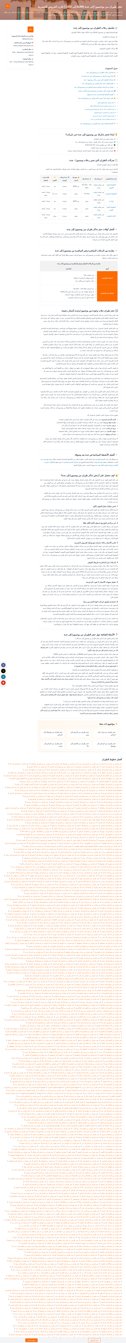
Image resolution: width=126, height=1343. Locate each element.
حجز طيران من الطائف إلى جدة (112, 1105)
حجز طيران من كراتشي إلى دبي (85, 875)
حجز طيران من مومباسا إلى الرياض (111, 949)
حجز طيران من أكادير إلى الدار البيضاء (86, 1114)
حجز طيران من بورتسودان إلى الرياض (61, 767)
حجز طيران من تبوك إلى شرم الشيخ (19, 1240)
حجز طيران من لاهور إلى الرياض (112, 878)
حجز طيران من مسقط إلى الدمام (111, 925)
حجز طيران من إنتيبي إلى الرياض (111, 884)
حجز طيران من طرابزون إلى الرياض (63, 778)
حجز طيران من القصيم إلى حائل (112, 1067)
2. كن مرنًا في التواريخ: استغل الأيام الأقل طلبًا (103, 106)
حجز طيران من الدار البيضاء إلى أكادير (32, 1114)
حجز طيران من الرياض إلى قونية (112, 931)
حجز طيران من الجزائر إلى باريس (24, 1014)
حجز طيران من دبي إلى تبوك (48, 1234)
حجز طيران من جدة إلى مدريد (91, 940)
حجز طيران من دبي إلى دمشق (30, 1143)
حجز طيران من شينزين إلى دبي (69, 1323)
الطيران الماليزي (77, 1126)
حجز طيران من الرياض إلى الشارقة (41, 881)
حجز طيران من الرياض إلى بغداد (110, 967)
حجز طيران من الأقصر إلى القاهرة (24, 1149)
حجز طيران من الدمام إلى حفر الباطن (44, 1276)
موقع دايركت (31, 1340)
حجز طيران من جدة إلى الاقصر (42, 1102)
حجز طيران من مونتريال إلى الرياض (56, 811)
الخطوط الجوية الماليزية (72, 1087)
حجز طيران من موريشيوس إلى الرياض (16, 899)
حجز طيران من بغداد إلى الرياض (88, 967)
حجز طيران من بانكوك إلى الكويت (16, 1005)
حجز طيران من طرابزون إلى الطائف (72, 1064)
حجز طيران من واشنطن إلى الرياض (67, 1261)
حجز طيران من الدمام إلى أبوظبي (111, 1299)
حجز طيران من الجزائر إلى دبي (91, 1143)
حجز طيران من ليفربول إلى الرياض (41, 949)
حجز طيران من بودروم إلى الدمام (62, 837)
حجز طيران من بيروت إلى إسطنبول (59, 1052)
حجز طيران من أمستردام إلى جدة (111, 1111)
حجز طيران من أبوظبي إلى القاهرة (42, 1223)
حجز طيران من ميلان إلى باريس (86, 920)
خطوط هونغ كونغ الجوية (53, 1126)
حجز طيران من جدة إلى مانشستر (52, 896)
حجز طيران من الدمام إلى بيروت (43, 1217)
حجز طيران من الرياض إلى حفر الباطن (22, 773)
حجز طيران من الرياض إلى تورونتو (41, 970)
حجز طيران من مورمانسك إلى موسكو (110, 964)
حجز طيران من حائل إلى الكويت (65, 1214)
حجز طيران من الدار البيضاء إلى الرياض (83, 1190)
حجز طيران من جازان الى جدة (65, 1293)
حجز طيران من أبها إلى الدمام (65, 1314)
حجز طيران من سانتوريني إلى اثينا (111, 1023)
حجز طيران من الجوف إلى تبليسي (93, 1158)
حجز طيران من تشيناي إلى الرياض (111, 825)
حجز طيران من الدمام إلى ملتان (90, 867)
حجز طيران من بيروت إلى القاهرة (19, 1043)
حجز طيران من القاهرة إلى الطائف (52, 1226)
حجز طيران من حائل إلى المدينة (112, 1178)
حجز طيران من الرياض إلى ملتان (44, 917)
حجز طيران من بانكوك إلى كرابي (34, 770)
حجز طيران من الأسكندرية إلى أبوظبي (58, 1243)
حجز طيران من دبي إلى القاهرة (26, 1228)
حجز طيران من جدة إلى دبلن (37, 937)
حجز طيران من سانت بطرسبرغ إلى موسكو (79, 952)
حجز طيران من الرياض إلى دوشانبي (86, 955)
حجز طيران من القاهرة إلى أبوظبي (66, 1223)
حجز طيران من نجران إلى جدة (112, 1317)
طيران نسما (66, 1126)
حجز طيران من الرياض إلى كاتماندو (88, 778)
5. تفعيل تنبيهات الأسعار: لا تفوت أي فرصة (104, 116)
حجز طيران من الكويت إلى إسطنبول (60, 1055)
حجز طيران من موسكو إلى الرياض (111, 1114)
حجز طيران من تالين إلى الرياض (33, 811)
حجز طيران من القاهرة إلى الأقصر (111, 1152)
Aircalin (85, 840)
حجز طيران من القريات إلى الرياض (86, 1255)
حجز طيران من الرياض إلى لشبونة (111, 796)
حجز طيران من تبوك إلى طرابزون (111, 1237)
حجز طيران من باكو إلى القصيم (68, 1067)
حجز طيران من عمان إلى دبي (21, 1137)
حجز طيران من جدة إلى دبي (48, 1323)
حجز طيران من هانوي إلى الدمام (112, 899)
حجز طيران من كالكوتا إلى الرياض (40, 920)
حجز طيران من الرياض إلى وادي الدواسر (82, 770)
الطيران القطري (115, 1096)
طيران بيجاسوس (117, 781)
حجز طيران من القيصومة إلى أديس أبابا (110, 875)
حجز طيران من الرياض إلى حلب (42, 1111)
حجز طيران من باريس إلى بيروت (66, 1046)
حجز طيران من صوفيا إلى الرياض (43, 814)
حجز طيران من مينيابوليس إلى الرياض (68, 858)
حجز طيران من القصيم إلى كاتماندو (111, 981)
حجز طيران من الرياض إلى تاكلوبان (111, 787)
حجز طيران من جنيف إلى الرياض (23, 958)
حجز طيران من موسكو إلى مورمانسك (39, 961)
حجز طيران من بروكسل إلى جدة (64, 973)
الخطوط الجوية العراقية (114, 790)
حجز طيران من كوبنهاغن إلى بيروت (86, 1049)
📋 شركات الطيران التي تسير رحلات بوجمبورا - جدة (100, 80)
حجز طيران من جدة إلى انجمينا (70, 887)
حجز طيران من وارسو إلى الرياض (111, 799)
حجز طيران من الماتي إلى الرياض (20, 925)
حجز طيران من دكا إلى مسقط (110, 1131)
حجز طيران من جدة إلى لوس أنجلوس (28, 990)
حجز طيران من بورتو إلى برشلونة (111, 908)
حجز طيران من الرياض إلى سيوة (90, 914)
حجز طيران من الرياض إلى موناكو (43, 1152)
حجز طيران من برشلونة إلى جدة (15, 981)
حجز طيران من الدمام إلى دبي (112, 1308)
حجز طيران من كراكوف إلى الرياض (109, 946)
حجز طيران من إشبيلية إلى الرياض (15, 843)
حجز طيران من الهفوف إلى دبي (112, 1149)
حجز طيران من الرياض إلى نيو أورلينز (85, 890)
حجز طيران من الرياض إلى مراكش (33, 1026)
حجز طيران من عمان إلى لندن (22, 1011)
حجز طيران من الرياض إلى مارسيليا (63, 825)
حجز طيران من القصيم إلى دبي (48, 1273)
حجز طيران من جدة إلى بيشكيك (16, 787)
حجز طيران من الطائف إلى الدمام (89, 1311)
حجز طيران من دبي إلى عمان (112, 1140)
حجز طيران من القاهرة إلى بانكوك (88, 1040)
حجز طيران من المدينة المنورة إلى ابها (40, 1220)
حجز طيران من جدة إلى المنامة (68, 849)
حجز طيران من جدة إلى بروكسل (42, 973)
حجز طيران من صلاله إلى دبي (30, 1226)
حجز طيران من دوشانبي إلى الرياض (111, 955)
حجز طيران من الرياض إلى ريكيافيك (111, 808)
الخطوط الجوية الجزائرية (37, 1087)
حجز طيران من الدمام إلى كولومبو (87, 834)
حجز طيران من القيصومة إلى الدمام (15, 1278)
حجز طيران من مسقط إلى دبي (63, 1231)
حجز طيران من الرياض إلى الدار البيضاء (109, 1190)
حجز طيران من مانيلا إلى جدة (47, 1099)
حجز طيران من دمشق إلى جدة (69, 1328)
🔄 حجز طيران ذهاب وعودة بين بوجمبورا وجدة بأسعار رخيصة (97, 91)
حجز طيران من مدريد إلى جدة (112, 940)
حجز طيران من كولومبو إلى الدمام (111, 834)
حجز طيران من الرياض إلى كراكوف (16, 943)
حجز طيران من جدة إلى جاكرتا (91, 1320)
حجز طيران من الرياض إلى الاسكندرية (87, 1249)
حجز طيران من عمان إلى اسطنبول (41, 1211)
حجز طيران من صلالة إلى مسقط (111, 1246)
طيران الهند (71, 1152)
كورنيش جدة (44, 459)
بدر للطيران (92, 781)
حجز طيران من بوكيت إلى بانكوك (111, 1043)
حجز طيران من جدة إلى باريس (112, 934)
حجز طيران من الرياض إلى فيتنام (88, 1334)
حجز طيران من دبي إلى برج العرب (49, 1146)
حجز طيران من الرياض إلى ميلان (66, 1334)
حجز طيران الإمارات (11, 1093)
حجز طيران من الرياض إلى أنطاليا (39, 1020)
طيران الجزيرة (68, 1102)
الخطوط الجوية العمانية (18, 778)
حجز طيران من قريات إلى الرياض (111, 764)
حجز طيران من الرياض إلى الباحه (22, 1293)
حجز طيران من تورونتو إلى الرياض (18, 970)
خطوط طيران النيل (94, 820)
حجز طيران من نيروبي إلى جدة (70, 870)
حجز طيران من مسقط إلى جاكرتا (43, 1134)
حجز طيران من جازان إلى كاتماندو (57, 861)
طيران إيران (83, 1078)
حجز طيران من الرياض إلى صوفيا (66, 814)
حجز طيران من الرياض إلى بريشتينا (37, 802)
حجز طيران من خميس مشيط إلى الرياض (85, 1167)
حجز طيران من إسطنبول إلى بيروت (35, 1052)
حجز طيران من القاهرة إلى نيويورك (62, 1034)
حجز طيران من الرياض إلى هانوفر (43, 931)
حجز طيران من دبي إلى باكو (51, 1143)
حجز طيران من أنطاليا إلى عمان (43, 1017)
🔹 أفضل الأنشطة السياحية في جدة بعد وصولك (101, 94)
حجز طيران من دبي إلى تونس (24, 999)
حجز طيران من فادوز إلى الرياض (111, 1164)
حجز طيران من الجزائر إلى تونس (112, 999)
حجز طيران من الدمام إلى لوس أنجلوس (54, 990)
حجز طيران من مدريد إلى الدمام (65, 834)
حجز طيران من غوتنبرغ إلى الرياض (111, 828)
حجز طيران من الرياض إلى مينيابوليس (36, 858)
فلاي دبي (40, 1090)
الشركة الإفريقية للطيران (114, 837)
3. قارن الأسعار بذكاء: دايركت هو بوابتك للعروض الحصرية (100, 109)
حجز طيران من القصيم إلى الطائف (87, 1287)
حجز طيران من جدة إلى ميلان (48, 923)
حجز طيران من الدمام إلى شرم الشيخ (110, 1078)
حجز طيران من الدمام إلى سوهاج (87, 1281)
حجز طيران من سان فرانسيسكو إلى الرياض (108, 896)
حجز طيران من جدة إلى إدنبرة (68, 784)
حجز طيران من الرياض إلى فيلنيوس (36, 1164)
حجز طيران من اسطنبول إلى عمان (17, 1211)
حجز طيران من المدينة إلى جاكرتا (67, 1178)
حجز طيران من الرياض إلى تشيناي (37, 823)
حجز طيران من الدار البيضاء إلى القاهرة (109, 1117)
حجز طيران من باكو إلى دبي (70, 1143)
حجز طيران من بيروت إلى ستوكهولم (19, 1046)
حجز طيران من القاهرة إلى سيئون (111, 1040)
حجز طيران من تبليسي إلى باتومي (39, 1028)
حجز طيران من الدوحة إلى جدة (54, 1090)
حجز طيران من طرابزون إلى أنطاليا (65, 831)
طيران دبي (83, 820)
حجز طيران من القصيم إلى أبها (67, 1164)
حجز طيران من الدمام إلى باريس (89, 917)
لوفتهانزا (39, 1093)
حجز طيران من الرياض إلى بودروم (22, 1205)
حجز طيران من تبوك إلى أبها (90, 1264)
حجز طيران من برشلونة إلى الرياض (111, 984)
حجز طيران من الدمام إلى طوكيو (65, 925)
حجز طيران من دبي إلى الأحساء (68, 1149)
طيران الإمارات (31, 1108)
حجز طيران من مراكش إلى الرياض (111, 1028)
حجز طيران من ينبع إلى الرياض (91, 1196)
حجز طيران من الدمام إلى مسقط (88, 925)
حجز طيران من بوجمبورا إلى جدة (66, 884)
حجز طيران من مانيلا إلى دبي (92, 1146)
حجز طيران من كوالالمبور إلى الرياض (110, 1199)
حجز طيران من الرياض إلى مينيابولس (34, 890)
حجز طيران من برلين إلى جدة (50, 940)
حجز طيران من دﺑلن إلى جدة (17, 937)
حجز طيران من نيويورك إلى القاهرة (86, 1034)
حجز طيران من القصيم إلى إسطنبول (85, 1055)
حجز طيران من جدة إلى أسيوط (22, 1311)
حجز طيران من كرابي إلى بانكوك (112, 773)
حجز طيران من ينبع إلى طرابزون (111, 1161)
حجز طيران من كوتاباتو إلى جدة (48, 790)
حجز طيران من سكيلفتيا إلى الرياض (65, 967)
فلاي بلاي (31, 843)
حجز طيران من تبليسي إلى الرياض (63, 808)
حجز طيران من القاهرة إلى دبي (48, 1228)
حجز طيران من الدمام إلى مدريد (43, 834)
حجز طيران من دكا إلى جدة (16, 1090)
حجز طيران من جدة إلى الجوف (112, 1081)
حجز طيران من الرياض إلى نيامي (46, 843)
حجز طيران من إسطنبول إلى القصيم (110, 1055)
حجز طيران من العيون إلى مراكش (63, 1005)
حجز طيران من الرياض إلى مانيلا (57, 770)
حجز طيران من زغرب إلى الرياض (111, 814)
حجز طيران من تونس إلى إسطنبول (111, 1005)
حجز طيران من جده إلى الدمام (25, 1331)
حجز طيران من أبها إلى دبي (27, 1273)
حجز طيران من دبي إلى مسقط (41, 1231)
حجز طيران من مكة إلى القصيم (112, 1270)
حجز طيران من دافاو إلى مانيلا (112, 905)
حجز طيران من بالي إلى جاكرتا (70, 1320)
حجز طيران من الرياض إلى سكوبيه (16, 808)
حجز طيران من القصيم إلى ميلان (45, 902)
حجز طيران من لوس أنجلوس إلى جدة (110, 993)
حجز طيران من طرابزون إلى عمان (34, 1117)
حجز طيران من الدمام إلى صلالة (89, 1076)
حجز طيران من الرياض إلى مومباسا (39, 946)
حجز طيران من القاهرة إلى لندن (112, 1014)
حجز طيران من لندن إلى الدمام (43, 1296)
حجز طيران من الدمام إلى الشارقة (63, 1073)
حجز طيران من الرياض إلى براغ (89, 1161)
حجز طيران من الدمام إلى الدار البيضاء (110, 823)
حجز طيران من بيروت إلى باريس (43, 1046)
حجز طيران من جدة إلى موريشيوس (66, 899)
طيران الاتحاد (79, 1102)
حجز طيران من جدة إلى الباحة (112, 1102)
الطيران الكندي (50, 1114)
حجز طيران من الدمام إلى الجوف (61, 1070)
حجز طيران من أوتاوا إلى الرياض (67, 820)
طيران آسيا (92, 1078)
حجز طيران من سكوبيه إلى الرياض (39, 808)
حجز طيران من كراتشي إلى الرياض (64, 961)
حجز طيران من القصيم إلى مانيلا (24, 1067)
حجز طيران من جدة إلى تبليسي (68, 1105)
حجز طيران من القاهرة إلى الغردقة (85, 1037)
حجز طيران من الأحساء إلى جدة (25, 1317)
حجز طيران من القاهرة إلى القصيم (111, 1314)
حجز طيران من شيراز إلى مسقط (88, 1131)
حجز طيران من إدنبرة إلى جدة (89, 784)
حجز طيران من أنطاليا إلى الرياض (62, 1020)
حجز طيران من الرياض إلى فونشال (42, 764)
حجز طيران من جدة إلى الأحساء (47, 1317)
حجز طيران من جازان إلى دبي (43, 984)
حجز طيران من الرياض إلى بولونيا (45, 873)
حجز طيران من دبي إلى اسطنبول (67, 867)
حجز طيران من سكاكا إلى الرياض (65, 1202)
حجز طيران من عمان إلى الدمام (44, 1302)
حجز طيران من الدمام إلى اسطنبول (44, 1308)
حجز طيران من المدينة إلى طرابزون (86, 1120)
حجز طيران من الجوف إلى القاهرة (88, 1214)
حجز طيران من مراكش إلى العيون (40, 1005)
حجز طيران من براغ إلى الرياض (68, 1161)
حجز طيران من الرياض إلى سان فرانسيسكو (79, 896)
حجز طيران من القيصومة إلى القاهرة (85, 1031)
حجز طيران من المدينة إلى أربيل (112, 1176)
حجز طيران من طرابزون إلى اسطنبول (63, 1281)
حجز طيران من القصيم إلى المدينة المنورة (38, 1287)
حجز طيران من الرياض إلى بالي (67, 1193)
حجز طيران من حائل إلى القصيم (24, 1064)
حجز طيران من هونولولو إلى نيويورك (86, 864)
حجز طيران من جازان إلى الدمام (112, 1211)
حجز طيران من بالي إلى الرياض (89, 1193)
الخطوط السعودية (111, 194)
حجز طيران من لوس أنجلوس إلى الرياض (83, 993)
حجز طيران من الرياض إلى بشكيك (111, 1184)
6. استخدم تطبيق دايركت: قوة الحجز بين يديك (103, 119)
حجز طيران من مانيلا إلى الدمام (22, 1302)
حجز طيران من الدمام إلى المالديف (87, 1073)
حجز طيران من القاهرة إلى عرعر (23, 1246)
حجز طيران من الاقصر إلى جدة (20, 1102)
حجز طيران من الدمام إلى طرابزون (90, 1220)
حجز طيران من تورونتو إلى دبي (22, 867)
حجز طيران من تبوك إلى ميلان (69, 923)
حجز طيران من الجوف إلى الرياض (85, 775)
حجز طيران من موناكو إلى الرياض (19, 1152)
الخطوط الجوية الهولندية (27, 1093)
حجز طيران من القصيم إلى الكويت (111, 1217)
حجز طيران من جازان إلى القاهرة (67, 1240)
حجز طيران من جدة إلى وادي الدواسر (110, 920)
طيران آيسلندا (50, 846)
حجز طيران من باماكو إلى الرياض (89, 831)
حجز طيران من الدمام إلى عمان (66, 1302)
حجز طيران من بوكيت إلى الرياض (20, 1334)
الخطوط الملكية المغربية (55, 1087)
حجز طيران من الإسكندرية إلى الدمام (41, 1290)
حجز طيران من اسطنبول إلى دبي (44, 867)
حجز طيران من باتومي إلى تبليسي (16, 1028)
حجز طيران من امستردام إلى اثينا (88, 1023)
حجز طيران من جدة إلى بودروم (112, 793)
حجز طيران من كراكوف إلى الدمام (64, 943)
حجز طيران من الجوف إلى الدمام (38, 1070)
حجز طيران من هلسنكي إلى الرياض (109, 811)
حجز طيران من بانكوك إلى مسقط (41, 1040)
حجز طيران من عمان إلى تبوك (33, 1167)
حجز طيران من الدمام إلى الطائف (66, 1311)
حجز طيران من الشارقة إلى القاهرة (111, 1252)
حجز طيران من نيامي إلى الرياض (69, 843)
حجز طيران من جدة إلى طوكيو (112, 843)
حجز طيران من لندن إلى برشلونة (64, 855)
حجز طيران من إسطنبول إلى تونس (87, 1005)
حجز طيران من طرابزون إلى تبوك (88, 1237)
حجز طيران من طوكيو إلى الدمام (43, 925)
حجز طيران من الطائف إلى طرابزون (47, 1064)
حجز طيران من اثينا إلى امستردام (65, 1023)
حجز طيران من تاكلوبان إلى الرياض (46, 784)
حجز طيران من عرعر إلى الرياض (22, 1193)
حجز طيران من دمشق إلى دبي (112, 1146)
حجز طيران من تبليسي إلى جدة (47, 1105)
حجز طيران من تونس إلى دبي (112, 1002)
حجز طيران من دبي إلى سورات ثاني (36, 934)
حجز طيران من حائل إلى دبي (41, 1270)
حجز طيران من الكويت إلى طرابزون (61, 1120)
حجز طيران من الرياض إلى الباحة (89, 1258)
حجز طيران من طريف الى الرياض (42, 1202)
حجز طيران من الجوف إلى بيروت (41, 828)
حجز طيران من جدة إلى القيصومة (22, 1081)
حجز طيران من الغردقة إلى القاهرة (109, 1037)
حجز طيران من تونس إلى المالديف (64, 996)
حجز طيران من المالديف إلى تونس (87, 996)
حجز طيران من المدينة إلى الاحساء (35, 1181)
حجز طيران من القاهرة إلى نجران (66, 1267)
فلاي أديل (70, 1114)
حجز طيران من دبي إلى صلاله (112, 1228)
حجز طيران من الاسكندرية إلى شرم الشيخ (32, 1249)
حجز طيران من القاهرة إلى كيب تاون (60, 978)
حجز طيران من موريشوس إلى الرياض (58, 1199)
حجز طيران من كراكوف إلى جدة (112, 849)
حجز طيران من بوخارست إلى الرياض (63, 1155)
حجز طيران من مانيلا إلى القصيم (46, 1067)
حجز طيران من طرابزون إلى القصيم (88, 1270)
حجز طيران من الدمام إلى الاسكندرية (16, 1290)
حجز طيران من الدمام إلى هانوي (89, 899)
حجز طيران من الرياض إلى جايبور (85, 964)
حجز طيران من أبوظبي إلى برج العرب (84, 1128)
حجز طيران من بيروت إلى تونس (44, 1002)
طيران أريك (46, 864)
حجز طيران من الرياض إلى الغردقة (87, 1284)
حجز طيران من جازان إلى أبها (72, 1061)
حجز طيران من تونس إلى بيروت (22, 1002)
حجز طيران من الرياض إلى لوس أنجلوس (56, 993)
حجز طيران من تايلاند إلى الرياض (69, 1196)
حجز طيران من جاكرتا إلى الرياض (26, 1187)
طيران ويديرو (67, 846)
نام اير (29, 840)
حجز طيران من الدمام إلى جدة (46, 1331)
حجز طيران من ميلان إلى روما (22, 884)
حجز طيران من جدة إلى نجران (23, 1314)
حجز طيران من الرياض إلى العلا (112, 1261)
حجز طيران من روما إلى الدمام (112, 873)
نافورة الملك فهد (103, 465)
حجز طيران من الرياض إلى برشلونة (87, 984)
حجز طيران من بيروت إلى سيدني (111, 1046)
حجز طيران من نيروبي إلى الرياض (59, 893)
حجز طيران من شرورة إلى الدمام (87, 1278)
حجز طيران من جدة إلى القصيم (69, 1317)
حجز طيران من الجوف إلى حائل (90, 1058)
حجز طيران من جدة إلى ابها (48, 1208)
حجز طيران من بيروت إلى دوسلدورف (84, 1052)
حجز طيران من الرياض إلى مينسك (111, 976)
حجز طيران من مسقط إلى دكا (14, 1128)
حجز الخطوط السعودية (17, 1155)
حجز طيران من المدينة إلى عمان (24, 1170)
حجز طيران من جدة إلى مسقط (46, 849)
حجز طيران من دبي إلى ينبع (93, 1226)
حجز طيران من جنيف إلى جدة (111, 902)
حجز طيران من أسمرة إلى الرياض (88, 970)
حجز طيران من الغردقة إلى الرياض (111, 1284)
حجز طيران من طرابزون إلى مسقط (42, 1131)
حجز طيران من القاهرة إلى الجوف (111, 1214)
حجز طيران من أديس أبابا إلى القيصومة (21, 873)
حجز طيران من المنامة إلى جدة (90, 849)
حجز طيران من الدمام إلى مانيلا (112, 1305)
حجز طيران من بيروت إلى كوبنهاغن (62, 1049)
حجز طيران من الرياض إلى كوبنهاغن (20, 1161)
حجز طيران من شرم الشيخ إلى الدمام (66, 1078)
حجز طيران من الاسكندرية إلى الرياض (38, 1255)
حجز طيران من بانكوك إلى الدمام (44, 1076)
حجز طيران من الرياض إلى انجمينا (47, 887)
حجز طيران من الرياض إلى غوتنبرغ (87, 828)
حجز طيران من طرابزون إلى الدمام (66, 1220)
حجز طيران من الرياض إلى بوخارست (37, 1155)
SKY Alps (25, 831)
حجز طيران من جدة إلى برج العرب (65, 1211)
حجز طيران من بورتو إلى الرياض (89, 908)
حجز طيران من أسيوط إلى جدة (44, 1311)
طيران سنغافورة (61, 1152)
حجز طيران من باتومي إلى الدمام (16, 1073)
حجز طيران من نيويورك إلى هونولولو (110, 864)
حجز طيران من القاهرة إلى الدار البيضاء (83, 1117)
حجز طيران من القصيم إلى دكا (19, 764)
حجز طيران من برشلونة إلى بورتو (19, 905)
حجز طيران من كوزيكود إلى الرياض (67, 905)
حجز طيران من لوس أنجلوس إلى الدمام (81, 990)
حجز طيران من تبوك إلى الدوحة (18, 920)
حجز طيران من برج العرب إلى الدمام (110, 1070)
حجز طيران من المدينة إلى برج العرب (60, 1181)
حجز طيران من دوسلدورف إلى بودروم (93, 790)
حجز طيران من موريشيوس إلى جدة (42, 899)
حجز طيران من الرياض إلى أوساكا (64, 881)
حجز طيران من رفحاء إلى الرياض (111, 1202)
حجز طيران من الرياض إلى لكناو (41, 987)
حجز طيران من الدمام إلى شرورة (63, 1278)
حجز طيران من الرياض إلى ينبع (112, 1196)
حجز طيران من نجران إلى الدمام (112, 1267)
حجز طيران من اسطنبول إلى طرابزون (37, 1281)
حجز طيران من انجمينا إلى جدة (91, 887)
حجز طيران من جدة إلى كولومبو (112, 914)
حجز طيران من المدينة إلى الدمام (43, 1305)
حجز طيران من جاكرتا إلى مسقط (66, 1134)
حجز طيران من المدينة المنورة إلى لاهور (82, 861)
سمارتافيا (93, 840)
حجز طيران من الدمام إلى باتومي (111, 1076)
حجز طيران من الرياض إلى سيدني (111, 881)
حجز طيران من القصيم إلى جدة (91, 1317)
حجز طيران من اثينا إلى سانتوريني (16, 1020)
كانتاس (59, 846)
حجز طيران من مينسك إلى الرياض (19, 973)
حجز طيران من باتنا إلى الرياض (112, 817)
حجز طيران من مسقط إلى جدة (24, 849)
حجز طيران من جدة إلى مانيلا (68, 1099)
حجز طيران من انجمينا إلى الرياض (24, 887)
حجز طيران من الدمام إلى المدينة (20, 1305)
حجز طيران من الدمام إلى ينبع (112, 1220)
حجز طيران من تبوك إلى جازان (44, 1237)
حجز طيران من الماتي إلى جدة (112, 928)
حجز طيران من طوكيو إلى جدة (91, 843)
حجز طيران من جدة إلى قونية (25, 928)
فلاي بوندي (101, 837)
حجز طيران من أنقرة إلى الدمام (17, 955)
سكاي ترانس (77, 840)
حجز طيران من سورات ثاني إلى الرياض (88, 934)
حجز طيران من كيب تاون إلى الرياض (86, 981)
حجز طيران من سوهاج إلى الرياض (111, 778)
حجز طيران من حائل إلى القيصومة (43, 1058)
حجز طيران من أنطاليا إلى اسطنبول (86, 1020)
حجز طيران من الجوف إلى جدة (90, 1081)
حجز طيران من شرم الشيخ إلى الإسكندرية (58, 1176)
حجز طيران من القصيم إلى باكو (90, 1067)
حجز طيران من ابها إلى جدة (113, 1208)
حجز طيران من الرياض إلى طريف (19, 1202)
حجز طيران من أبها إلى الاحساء (30, 1061)
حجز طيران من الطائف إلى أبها (93, 1276)
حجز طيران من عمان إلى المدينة (46, 1170)
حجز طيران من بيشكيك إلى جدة (38, 787)
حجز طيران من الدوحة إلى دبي (89, 1234)
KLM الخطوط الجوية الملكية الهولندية (85, 846)
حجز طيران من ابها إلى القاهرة (66, 1246)
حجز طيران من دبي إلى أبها (113, 1276)
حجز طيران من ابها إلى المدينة (112, 1223)
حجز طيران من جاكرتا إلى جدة (112, 1320)
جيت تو (52, 858)
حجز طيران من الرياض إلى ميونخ (111, 831)
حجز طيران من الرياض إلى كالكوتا (63, 920)
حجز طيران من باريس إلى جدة (21, 931)
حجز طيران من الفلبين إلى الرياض (88, 1111)
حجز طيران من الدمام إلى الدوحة (69, 852)
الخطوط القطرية (43, 1108)
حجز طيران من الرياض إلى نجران (38, 775)
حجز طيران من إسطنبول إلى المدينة (110, 1181)
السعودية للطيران (89, 1126)
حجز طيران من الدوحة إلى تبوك (112, 923)
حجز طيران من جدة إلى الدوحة (88, 1090)
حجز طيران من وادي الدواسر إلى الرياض (109, 770)
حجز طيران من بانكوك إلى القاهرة (64, 1040)
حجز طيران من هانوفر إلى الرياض (66, 931)
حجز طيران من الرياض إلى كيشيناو (61, 802)
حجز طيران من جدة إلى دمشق (90, 1328)
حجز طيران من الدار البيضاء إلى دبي (86, 1231)
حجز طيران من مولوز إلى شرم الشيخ (85, 937)
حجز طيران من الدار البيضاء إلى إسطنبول (109, 1026)
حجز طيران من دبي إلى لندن (113, 1226)
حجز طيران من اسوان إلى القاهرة (15, 1034)
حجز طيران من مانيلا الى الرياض (46, 773)
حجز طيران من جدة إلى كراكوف (34, 846)
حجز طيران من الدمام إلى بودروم (85, 837)
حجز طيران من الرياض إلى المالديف (37, 1252)
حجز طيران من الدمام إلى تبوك (21, 1308)
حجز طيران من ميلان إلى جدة (27, 923)
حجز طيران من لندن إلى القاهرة (90, 1014)
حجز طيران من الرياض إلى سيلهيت (40, 875)
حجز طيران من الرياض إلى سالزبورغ (59, 890)
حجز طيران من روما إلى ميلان (112, 887)
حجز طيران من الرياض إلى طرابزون (38, 778)
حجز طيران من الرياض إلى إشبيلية (109, 846)
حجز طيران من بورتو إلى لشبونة (45, 908)
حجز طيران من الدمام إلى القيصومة (40, 1278)
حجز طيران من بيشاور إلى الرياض (62, 955)
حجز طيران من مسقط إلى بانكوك (18, 1040)
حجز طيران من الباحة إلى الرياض (66, 1258)
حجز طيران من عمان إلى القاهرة (61, 1031)
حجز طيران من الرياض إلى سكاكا (88, 1202)
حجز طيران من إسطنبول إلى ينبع (47, 1158)
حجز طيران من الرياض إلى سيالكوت (110, 805)
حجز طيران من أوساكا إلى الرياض (88, 881)
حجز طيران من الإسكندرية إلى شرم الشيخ (87, 1176)
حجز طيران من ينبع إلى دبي (74, 1226)
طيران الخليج (31, 1090)
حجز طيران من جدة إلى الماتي (91, 928)
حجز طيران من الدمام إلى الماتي (46, 928)
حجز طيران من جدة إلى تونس (21, 1078)
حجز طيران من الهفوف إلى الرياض (111, 1167)
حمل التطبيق (94, 1340)
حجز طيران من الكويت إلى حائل (43, 1214)
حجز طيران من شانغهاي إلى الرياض (28, 940)
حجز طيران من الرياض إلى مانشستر (85, 911)
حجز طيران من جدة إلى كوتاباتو (69, 790)
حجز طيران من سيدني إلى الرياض (21, 878)
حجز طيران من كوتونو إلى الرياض (85, 946)
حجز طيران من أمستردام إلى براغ (63, 987)
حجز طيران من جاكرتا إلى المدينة (44, 1178)
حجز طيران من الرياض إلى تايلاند (46, 1196)
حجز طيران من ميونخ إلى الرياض (18, 828)
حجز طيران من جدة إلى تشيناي (69, 793)
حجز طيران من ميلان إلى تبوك (90, 923)
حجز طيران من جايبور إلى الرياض (62, 964)
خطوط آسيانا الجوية (24, 834)
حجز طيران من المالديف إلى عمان (111, 996)
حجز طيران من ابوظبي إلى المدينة (64, 1173)
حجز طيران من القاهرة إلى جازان (90, 1240)
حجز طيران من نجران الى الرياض (15, 775)
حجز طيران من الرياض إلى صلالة (111, 1193)
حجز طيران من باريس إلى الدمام (111, 917)
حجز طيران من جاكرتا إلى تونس (19, 996)
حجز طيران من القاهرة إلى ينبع (89, 1331)
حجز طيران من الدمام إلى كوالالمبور (21, 984)
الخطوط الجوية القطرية (70, 1108)
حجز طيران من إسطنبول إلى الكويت (36, 1055)
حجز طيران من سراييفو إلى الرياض (20, 814)
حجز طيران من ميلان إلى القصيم (68, 902)
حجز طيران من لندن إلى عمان (43, 1011)
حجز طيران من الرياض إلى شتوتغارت (18, 914)
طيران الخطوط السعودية (93, 1102)
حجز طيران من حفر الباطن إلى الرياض (110, 775)
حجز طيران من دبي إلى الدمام (91, 1308)
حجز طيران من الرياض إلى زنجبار (43, 1043)
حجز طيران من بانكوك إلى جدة (41, 911)
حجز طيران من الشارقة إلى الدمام (39, 1073)
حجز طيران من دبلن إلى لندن (34, 952)
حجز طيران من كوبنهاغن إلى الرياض (44, 1161)
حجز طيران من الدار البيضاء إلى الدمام (21, 820)
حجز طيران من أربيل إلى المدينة (33, 1176)
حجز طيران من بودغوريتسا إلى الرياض (110, 802)
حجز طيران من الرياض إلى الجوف (61, 775)
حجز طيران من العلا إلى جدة (53, 1093)
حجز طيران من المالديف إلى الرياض (111, 1255)
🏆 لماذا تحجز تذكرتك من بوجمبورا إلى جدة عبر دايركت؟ (98, 76)
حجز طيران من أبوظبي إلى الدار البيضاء (41, 1123)
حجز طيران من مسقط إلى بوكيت (20, 1134)
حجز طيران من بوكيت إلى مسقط (111, 1137)
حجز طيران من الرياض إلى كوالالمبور (22, 1196)
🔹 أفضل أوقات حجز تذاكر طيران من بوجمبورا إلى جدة (99, 83)
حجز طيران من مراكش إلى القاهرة (87, 1028)
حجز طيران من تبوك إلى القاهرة (67, 1205)
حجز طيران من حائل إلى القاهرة (112, 1205)
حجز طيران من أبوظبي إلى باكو (65, 1123)
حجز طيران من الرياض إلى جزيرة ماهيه (59, 796)
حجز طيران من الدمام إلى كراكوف (40, 943)
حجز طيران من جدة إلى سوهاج (112, 1328)
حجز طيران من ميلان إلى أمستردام (41, 855)
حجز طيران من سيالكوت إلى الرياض (85, 805)
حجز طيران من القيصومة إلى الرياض (87, 1296)
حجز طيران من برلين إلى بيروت (17, 1049)
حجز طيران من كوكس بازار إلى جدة (87, 976)
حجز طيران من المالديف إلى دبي (112, 1234)
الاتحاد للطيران (111, 216)
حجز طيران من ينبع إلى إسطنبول (70, 1158)
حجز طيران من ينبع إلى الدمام (48, 1328)
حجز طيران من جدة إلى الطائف (90, 1105)
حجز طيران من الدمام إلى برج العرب (85, 1070)
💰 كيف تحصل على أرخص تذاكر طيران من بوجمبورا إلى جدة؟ (97, 98)
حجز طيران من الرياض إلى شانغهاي (111, 943)
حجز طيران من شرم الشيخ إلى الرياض (86, 1184)
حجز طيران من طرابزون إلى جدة (92, 1208)
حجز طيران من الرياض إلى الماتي (69, 928)
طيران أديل (89, 1096)
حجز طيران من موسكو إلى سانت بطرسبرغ (108, 952)
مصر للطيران (58, 1102)
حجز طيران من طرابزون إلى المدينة (111, 1120)
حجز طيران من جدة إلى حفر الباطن (19, 1276)
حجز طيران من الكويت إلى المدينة (88, 1173)
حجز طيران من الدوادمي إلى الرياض (86, 1252)
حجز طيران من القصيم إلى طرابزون (64, 1270)
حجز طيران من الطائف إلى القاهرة (90, 1223)
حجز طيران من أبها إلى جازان (93, 1061)
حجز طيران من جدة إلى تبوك (93, 1326)
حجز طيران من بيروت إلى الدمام (21, 1217)
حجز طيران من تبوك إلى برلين (91, 858)
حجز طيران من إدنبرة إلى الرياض (87, 949)
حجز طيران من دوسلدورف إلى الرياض (38, 837)
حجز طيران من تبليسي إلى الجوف (88, 1152)
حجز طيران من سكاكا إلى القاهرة (111, 1264)
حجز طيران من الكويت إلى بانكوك (111, 1008)
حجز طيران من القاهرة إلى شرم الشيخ (62, 1284)
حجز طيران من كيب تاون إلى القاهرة (85, 978)
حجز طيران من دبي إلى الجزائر (112, 1143)
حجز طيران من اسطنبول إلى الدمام (69, 1308)
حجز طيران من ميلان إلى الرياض (43, 1334)
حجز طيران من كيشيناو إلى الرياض (85, 802)
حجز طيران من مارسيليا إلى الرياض (87, 825)
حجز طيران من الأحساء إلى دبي (47, 1149)
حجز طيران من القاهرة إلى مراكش (63, 1028)
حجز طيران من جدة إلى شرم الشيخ (17, 1087)
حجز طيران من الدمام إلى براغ (66, 958)
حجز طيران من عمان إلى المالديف (30, 993)
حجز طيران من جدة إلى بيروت (91, 1087)
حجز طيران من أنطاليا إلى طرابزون (41, 831)
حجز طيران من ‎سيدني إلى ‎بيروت (88, 1046)
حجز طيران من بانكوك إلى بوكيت (88, 1043)
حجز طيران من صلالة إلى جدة (25, 1105)
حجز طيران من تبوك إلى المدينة (47, 1264)
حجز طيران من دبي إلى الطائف (91, 1228)
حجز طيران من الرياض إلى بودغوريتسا (41, 799)
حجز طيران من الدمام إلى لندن (64, 1296)
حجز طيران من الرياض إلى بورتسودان (87, 767)
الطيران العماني (71, 1090)
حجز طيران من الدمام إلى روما (90, 873)
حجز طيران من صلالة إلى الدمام (67, 1076)
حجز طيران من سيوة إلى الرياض (67, 914)
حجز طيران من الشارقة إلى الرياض (17, 881)
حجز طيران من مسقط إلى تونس (111, 1134)
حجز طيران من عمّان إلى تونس (45, 999)
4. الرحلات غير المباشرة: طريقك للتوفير (105, 112)
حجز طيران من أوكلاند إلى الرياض (111, 970)
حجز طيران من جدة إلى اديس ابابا (45, 1081)
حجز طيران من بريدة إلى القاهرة (69, 1264)
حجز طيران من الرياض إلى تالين (89, 814)
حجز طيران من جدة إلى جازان (44, 1293)
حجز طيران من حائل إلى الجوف (112, 1058)
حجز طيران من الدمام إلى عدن (89, 773)
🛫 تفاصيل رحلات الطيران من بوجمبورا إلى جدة (101, 72)
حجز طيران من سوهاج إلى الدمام (110, 1281)
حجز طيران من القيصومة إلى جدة (111, 1084)
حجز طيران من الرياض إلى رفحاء (34, 1199)
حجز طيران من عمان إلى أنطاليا (21, 1017)
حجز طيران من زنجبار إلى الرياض (66, 1043)
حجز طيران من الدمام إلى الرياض (111, 1302)
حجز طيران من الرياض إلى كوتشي (87, 973)
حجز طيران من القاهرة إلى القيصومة (110, 1031)
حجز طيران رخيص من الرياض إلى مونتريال (82, 811)
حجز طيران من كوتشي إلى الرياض (111, 973)
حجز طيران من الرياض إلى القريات (63, 1255)
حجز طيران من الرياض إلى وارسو (34, 796)
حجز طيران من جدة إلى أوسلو (91, 852)
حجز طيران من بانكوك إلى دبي (70, 1140)
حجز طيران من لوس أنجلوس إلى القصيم (109, 990)
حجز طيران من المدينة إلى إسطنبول (21, 1178)
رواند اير (111, 201)
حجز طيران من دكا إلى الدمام (25, 852)
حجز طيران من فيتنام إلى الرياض (111, 1334)
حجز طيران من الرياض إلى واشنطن (43, 1261)
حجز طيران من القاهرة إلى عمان (39, 1031)
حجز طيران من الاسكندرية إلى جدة (29, 1096)
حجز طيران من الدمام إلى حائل (27, 1320)
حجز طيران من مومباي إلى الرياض (39, 964)
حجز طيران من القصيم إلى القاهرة (87, 1314)
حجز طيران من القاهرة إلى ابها (45, 1246)
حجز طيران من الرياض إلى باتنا (91, 817)
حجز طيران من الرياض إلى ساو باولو (37, 976)
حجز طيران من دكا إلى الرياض (112, 1187)
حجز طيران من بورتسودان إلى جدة (47, 1326)
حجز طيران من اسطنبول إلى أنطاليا (111, 1020)
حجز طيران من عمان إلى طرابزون (57, 1117)
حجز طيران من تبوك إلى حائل (23, 1237)
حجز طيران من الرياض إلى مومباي (15, 964)
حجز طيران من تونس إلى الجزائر (89, 999)
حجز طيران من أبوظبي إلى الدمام (20, 1296)
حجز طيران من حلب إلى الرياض (20, 1111)
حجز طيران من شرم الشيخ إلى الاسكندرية (60, 1249)
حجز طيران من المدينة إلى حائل (90, 1178)
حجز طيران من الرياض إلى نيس (89, 764)
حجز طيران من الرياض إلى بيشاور (39, 955)
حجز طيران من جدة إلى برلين (71, 940)
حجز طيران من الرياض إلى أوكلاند (16, 967)
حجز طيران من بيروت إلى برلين (39, 1049)
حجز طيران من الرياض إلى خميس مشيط (57, 1167)
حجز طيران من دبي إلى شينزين (90, 1323)
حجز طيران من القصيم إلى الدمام (66, 1305)
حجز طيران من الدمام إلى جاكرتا (88, 1299)
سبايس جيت (67, 840)
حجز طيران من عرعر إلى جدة (89, 1084)
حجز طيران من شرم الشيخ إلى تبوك (44, 1240)
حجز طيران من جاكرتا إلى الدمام (66, 1299)
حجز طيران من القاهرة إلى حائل (90, 1205)
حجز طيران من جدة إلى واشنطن (89, 1099)
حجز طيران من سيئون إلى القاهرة (37, 1037)
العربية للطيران (28, 784)
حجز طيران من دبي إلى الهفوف (90, 1149)
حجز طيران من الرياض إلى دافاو (31, 864)
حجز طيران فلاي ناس (101, 1096)
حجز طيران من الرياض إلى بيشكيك (61, 823)
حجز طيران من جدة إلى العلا (74, 1096)
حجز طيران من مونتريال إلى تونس (67, 1002)
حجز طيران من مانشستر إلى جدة (29, 896)
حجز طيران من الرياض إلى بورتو (67, 908)
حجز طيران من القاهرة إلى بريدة (112, 1258)
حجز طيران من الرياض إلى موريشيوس (85, 1199)
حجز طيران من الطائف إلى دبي (70, 1228)
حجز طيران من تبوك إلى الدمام (112, 1311)
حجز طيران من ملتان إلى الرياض (66, 917)
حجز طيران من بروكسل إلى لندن (44, 878)
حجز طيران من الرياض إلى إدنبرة (64, 949)
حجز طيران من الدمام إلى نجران (89, 1267)
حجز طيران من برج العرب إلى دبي (26, 1146)
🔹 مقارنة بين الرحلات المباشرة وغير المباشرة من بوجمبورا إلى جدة (95, 87)
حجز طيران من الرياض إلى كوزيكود (43, 905)
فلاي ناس (22, 1108)
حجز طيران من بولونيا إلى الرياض (68, 873)
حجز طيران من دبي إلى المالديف (19, 1231)
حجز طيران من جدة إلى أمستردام (90, 1108)
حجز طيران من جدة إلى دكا (113, 1093)
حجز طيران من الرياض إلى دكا (91, 1187)
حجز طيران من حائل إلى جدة (64, 1290)
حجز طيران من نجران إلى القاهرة (43, 1267)
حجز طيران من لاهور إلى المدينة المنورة (109, 861)
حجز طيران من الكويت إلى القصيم (20, 1214)
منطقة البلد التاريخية (100, 462)
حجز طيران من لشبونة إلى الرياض (20, 793)
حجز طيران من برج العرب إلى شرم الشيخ (35, 1008)
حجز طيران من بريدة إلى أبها (22, 1058)
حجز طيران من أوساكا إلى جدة (48, 870)
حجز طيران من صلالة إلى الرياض (37, 1190)
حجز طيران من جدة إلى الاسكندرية (52, 1096)
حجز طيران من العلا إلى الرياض (90, 1261)
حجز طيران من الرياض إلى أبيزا (112, 820)
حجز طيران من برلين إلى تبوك (112, 858)
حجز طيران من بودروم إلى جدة (26, 790)
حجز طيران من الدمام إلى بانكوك (21, 1076)
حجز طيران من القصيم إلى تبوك (69, 1170)
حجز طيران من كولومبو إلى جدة (20, 911)
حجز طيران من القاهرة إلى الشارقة (61, 1037)
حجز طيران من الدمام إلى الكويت (20, 1299)
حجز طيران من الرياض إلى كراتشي (88, 961)
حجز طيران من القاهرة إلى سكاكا (19, 1261)
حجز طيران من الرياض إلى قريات (111, 767)
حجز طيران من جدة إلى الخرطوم (110, 1293)
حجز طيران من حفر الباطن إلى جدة (111, 1278)
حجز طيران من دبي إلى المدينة (112, 1273)
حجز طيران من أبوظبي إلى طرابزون (36, 1120)
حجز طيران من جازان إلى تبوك (65, 1237)
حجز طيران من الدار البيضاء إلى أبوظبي (109, 1126)
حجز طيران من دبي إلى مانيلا (71, 1146)
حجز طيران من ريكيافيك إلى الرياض (37, 805)
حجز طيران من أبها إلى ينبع (113, 1064)
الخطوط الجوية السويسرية (114, 1158)
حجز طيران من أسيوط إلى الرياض (43, 1258)
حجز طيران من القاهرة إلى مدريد (66, 1017)
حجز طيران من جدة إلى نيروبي (91, 870)
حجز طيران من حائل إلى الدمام (112, 1323)
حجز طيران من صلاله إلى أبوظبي (16, 1220)
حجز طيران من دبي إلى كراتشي (63, 875)
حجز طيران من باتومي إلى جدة (48, 1187)
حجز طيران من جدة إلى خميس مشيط (110, 1243)
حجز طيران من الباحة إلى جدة (26, 1099)
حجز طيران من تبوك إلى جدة (113, 1326)
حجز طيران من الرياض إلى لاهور (89, 878)
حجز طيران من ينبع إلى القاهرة (67, 1331)
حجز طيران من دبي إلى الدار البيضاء (110, 1231)
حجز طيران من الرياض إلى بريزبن (45, 817)
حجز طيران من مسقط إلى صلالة (88, 1246)
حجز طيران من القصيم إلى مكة (21, 1267)
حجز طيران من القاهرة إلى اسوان (38, 1034)
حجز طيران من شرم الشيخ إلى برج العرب (109, 1011)
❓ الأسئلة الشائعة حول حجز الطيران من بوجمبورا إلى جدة (98, 123)
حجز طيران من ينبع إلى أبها (94, 1064)
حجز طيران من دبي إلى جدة (28, 1323)
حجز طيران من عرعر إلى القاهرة (111, 1249)
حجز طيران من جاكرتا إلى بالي (48, 1320)
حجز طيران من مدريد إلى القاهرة (88, 1017)
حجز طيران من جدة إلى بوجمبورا (44, 884)
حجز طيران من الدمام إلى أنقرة (112, 958)
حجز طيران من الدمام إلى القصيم (89, 1305)
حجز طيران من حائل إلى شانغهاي (87, 943)
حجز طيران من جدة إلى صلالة (112, 1108)
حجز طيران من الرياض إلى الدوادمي (62, 1252)
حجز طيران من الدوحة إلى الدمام (46, 852)
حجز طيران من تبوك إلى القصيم (91, 1170)
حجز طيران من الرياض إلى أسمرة (65, 970)
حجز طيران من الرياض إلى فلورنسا (89, 958)
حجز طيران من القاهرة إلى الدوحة (15, 1031)
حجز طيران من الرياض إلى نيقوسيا (111, 1155)
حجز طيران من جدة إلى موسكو (31, 781)
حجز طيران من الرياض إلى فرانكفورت (84, 893)
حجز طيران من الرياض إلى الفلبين (64, 1111)
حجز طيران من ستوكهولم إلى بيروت (110, 1049)
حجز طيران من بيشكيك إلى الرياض (85, 823)
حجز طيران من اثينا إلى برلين (64, 1011)
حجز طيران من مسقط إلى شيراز (66, 1131)
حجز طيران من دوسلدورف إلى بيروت (110, 1052)
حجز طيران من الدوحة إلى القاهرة (109, 1034)
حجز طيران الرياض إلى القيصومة (111, 1296)
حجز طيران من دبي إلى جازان (64, 984)
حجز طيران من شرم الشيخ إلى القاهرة (36, 1284)
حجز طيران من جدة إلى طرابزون (69, 1208)
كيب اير (35, 840)
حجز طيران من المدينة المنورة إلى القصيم (109, 1290)
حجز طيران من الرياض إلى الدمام (88, 1302)
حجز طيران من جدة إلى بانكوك (62, 911)
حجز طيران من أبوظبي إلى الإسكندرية (32, 1243)
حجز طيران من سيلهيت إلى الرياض (16, 875)
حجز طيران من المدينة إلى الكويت (111, 1173)
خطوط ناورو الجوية (46, 840)
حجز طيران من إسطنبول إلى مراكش (57, 1026)
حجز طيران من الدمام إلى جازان (27, 1208)
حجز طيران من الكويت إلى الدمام (43, 1299)
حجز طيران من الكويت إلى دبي (42, 1137)
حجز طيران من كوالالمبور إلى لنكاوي (62, 1008)
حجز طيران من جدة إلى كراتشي (47, 1084)
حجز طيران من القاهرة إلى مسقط (88, 1137)
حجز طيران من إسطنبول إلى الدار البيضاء (40, 1023)
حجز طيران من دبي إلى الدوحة (68, 1234)
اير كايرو (18, 784)
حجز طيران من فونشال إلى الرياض (66, 764)
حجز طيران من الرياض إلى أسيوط (20, 1258)
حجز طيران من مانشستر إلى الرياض (110, 911)
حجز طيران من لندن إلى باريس (46, 1014)
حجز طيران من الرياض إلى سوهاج (111, 784)
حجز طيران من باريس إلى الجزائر (111, 1017)
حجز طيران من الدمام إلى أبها (44, 1314)
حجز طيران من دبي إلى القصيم (69, 1273)
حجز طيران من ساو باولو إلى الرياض (110, 978)
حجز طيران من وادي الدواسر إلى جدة (20, 917)
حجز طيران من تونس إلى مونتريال (90, 1002)
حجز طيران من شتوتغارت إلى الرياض (43, 914)
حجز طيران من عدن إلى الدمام (68, 773)
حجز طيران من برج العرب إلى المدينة (85, 1181)
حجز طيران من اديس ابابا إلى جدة (68, 1081)
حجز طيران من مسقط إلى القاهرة (64, 1137)
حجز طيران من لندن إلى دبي (21, 1223)
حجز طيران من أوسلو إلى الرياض (88, 799)
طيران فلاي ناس (56, 1108)
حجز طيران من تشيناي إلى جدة (90, 793)
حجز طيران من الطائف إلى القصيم (111, 1287)
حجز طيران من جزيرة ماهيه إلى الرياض (86, 796)
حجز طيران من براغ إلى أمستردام (86, 987)
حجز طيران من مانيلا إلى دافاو (23, 902)
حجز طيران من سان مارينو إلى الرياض (45, 793)
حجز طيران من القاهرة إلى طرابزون (61, 787)
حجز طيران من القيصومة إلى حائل (67, 1058)
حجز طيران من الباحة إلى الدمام (88, 1217)
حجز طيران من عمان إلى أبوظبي (33, 1126)
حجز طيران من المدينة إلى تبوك (25, 1264)
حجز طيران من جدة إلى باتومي (59, 1190)
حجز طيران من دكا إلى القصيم (38, 767)
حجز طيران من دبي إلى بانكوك (91, 1140)
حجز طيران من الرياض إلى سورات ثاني (62, 934)
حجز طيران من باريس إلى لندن (68, 1014)
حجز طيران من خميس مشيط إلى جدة (84, 1243)
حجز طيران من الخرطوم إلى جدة (87, 1293)
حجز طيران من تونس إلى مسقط (89, 1134)
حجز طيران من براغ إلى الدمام (45, 958)
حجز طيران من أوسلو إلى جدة (112, 852)
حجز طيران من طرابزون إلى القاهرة (86, 787)
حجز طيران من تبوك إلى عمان (112, 1170)
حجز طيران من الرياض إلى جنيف (111, 961)
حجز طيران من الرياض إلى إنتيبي (89, 884)
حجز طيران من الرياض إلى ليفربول (17, 949)
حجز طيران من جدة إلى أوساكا (27, 870)
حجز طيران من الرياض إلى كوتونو (62, 946)
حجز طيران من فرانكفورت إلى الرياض (110, 893)
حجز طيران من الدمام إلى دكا (112, 855)
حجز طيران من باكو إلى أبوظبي (87, 1123)
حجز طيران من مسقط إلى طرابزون (17, 1131)
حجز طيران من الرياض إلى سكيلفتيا (40, 967)
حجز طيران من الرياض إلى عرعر (45, 1193)
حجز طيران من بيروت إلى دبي (49, 1140)
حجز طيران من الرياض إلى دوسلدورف (110, 840)
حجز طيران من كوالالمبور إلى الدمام (110, 987)
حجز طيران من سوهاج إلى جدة (24, 1326)
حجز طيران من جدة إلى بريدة (93, 1093)
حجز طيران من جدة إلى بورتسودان (71, 1326)
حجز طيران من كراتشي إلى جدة (25, 1084)
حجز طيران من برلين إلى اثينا (84, 1011)
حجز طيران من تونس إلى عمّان (67, 999)
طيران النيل (61, 1114)
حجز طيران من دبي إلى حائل (21, 1270)
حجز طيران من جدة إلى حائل (85, 1290)
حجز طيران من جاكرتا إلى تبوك (18, 825)
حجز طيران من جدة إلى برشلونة (38, 981)
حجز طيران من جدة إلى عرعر (68, 1084)
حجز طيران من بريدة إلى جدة (73, 1093)
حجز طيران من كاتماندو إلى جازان (34, 861)
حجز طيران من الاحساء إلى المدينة (35, 1184)
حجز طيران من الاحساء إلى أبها (51, 1061)
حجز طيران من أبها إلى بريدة (113, 1061)
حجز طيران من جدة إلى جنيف (90, 902)
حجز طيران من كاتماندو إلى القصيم (36, 978)
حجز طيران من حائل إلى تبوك (112, 1240)
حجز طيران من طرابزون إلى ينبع (24, 1158)
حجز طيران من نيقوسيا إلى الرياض (87, 1155)
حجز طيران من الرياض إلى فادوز (89, 1164)
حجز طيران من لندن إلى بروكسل (67, 878)
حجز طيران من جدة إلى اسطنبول (111, 1331)
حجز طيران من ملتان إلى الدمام (112, 867)
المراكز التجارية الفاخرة (71, 462)
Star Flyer (57, 840)
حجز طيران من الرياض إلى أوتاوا (45, 820)
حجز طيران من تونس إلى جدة (42, 1078)
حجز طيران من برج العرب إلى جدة (89, 1211)
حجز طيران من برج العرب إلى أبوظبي (110, 1128)
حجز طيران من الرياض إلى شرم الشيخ (60, 1184)
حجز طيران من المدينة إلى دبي (91, 1273)
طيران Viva (21, 840)
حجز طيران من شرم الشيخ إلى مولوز (60, 937)
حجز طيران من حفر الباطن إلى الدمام (70, 1276)
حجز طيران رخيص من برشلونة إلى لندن (88, 855)
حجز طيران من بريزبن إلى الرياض (68, 817)
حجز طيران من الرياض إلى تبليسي (86, 808)
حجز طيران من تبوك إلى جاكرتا (40, 825)
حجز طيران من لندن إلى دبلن (54, 952)
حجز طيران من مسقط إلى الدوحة (36, 1128)
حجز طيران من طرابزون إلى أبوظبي (110, 1123)
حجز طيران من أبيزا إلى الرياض (23, 817)
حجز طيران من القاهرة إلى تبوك (45, 1205)
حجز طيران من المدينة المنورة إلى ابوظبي (39, 1173)
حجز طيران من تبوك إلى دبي (28, 1234)
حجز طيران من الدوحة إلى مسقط (59, 1128)
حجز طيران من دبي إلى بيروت (28, 1140)
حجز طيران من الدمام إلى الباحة (66, 1217)
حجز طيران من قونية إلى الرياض (89, 931)
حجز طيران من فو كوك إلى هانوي (90, 905)
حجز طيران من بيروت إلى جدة (112, 1087)
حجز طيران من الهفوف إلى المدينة (63, 1287)
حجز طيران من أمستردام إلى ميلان (17, 855)
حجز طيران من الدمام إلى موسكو (53, 781)
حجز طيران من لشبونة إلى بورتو (23, 908)
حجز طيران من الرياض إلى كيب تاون (61, 981)
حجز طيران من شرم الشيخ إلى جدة (111, 1090)
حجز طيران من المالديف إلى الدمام (111, 1073)
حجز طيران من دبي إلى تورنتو (112, 870)
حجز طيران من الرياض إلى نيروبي (36, 893)
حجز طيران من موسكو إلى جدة (70, 1187)
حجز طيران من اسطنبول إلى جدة (26, 1328)
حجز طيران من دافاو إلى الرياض (63, 864)
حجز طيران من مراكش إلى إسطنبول (82, 1026)
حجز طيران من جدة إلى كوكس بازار (62, 976)
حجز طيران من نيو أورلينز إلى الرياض (110, 890)
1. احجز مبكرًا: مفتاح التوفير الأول (106, 102)
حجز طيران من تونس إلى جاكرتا (41, 996)
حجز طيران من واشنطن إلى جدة (112, 1099)
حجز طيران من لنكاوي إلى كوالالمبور (87, 1008)
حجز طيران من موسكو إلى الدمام (76, 781)
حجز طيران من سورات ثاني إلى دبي (111, 937)
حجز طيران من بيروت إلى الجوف (64, 828)
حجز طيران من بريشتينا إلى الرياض (61, 805)
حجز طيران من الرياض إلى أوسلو (65, 799)
